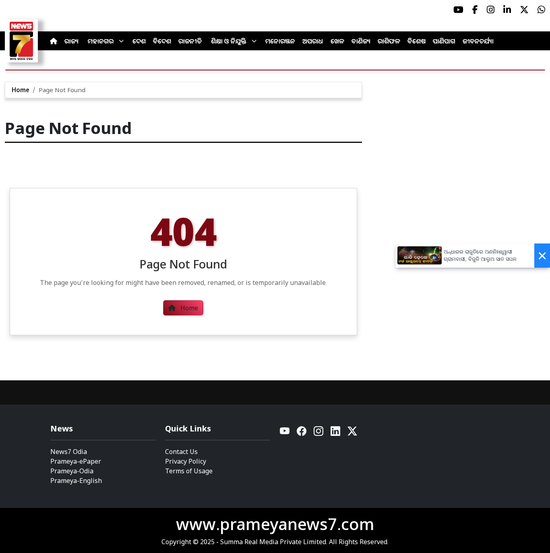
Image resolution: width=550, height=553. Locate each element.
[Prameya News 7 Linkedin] (507, 9)
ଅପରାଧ (312, 41)
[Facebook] (302, 433)
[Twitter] (352, 433)
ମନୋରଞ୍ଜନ (280, 41)
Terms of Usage (189, 470)
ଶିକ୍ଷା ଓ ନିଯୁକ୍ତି (228, 41)
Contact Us (181, 451)
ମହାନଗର (101, 41)
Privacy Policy (185, 461)
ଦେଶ (139, 41)
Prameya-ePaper (75, 461)
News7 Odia (68, 451)
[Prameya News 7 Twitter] (524, 9)
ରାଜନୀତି (190, 41)
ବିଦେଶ (162, 41)
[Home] (53, 41)
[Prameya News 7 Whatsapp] (541, 9)
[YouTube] (285, 433)
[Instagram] (319, 433)
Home (20, 90)
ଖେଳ (337, 41)
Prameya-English (76, 480)
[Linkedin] (336, 433)
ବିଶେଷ (416, 41)
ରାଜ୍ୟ (71, 41)
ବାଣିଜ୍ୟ (361, 41)
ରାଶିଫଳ (389, 41)
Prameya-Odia (71, 470)
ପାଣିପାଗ (444, 41)
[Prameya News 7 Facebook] (475, 9)
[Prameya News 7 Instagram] (490, 9)
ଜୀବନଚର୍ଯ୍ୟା (478, 41)
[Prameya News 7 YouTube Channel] (458, 9)
